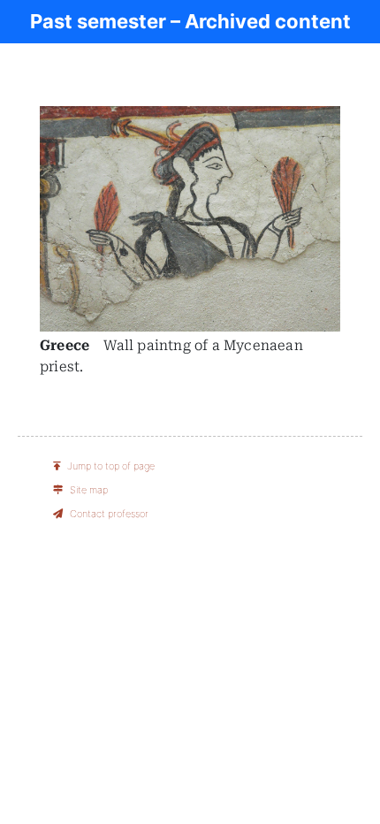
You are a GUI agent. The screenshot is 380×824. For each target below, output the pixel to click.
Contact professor (109, 513)
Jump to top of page (111, 466)
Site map (89, 490)
